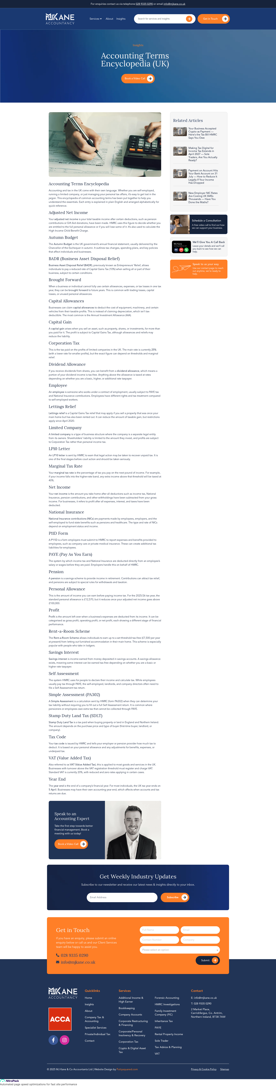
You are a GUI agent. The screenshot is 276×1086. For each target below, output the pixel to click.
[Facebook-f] (53, 1040)
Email (90, 891)
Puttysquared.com (127, 1069)
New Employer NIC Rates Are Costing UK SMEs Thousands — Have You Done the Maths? (203, 197)
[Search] (189, 18)
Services (94, 18)
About (109, 18)
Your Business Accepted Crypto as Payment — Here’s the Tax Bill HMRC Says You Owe (202, 133)
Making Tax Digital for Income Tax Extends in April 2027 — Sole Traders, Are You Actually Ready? (202, 154)
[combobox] (158, 18)
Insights (120, 18)
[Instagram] (64, 1040)
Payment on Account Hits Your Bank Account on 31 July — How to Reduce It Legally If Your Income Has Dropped (203, 176)
